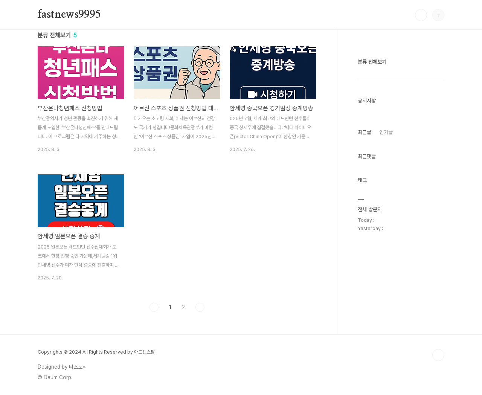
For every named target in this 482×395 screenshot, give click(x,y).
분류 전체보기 (372, 62)
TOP (438, 355)
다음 (199, 307)
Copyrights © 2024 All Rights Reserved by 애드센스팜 (96, 352)
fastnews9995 (69, 14)
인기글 (386, 132)
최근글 (364, 132)
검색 (421, 15)
